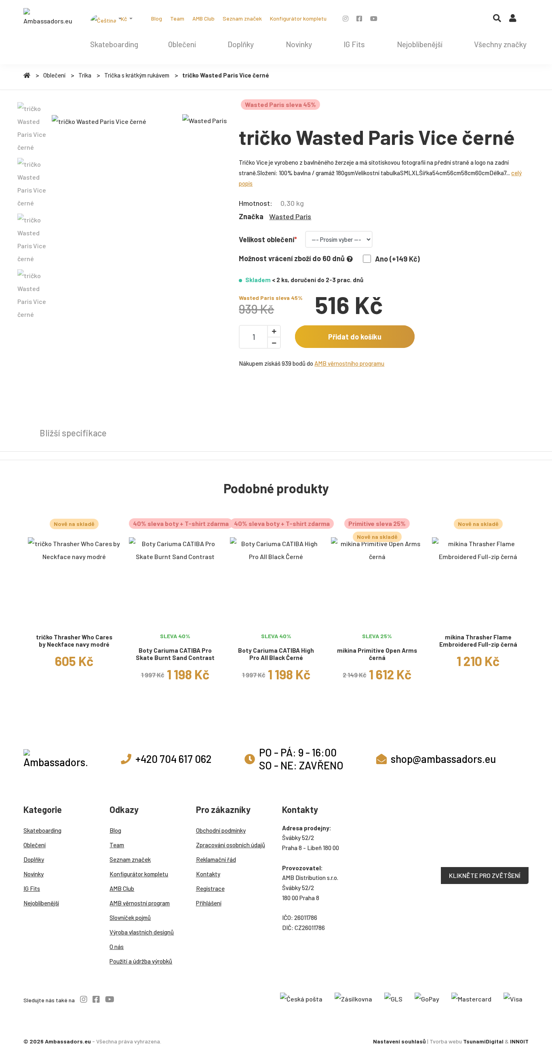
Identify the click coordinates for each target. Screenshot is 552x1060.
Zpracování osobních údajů (230, 844)
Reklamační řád (216, 859)
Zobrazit (74, 618)
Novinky (299, 44)
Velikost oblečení (266, 239)
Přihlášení (208, 903)
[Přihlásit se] (512, 19)
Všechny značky (500, 44)
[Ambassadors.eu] (47, 17)
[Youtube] (373, 18)
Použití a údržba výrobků (141, 961)
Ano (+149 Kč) (397, 258)
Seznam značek (242, 18)
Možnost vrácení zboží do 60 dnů (292, 258)
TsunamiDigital (483, 1041)
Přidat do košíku (354, 336)
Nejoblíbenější (419, 44)
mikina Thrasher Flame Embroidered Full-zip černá (478, 640)
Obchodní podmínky (221, 830)
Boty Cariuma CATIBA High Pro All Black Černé (276, 654)
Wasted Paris (290, 216)
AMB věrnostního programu (349, 363)
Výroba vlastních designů (142, 932)
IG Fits (354, 44)
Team (177, 18)
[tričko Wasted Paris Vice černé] (99, 121)
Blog (156, 18)
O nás (117, 946)
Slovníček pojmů (130, 917)
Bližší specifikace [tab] (73, 432)
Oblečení (182, 44)
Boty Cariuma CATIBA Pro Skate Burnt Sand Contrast (175, 654)
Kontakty (208, 874)
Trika (84, 75)
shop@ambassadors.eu (443, 758)
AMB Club (203, 18)
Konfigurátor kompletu (298, 18)
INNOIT (519, 1041)
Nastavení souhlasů (399, 1041)
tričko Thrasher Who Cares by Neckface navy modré (74, 640)
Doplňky (241, 44)
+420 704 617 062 (173, 758)
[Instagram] (345, 18)
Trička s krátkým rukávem (136, 75)
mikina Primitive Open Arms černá (377, 654)
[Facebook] (359, 18)
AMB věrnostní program (140, 903)
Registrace (210, 888)
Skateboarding (114, 44)
